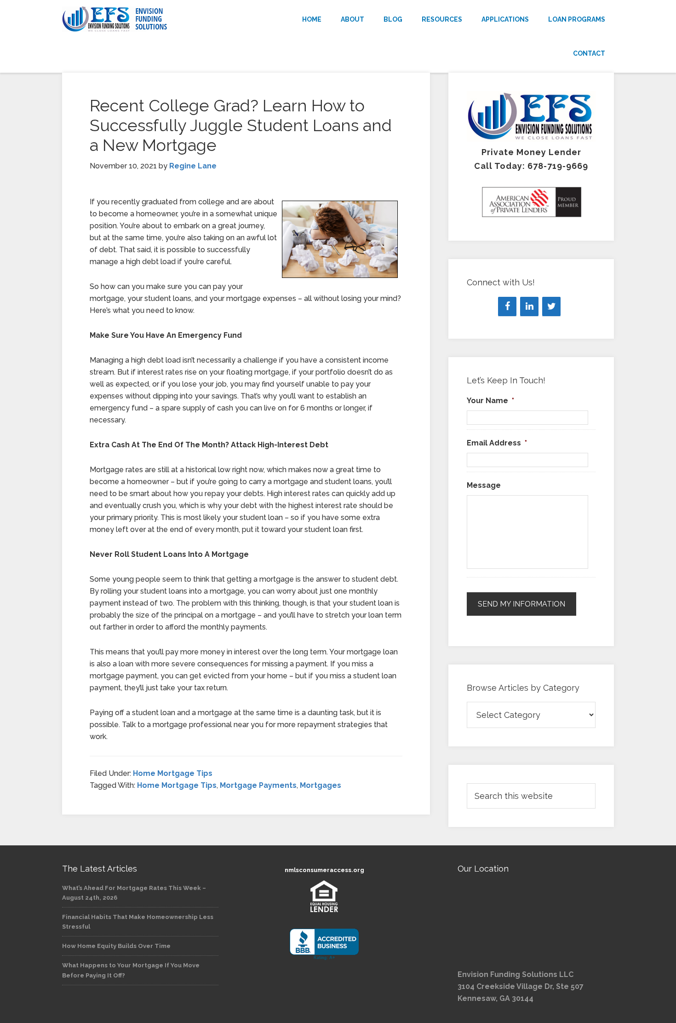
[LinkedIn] (529, 306)
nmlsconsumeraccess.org (324, 870)
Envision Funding (145, 19)
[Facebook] (507, 306)
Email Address (497, 443)
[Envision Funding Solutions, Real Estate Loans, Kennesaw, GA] (324, 944)
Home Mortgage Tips (172, 773)
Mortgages (320, 785)
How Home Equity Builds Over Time (116, 945)
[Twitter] (551, 306)
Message (484, 485)
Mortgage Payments (258, 785)
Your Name (490, 400)
